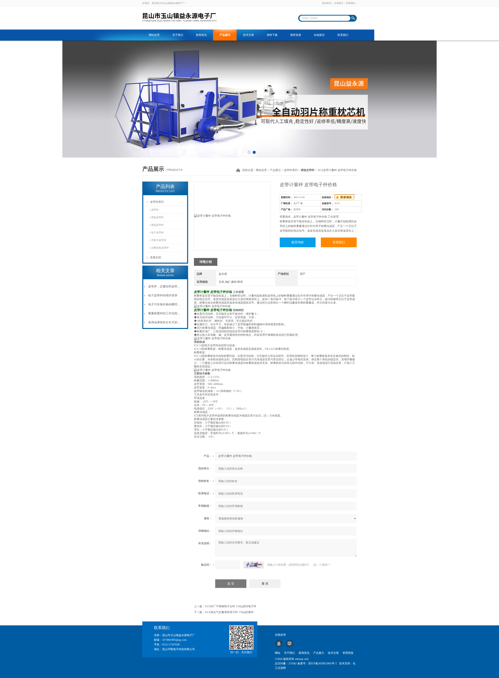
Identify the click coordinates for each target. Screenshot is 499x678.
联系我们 (351, 3)
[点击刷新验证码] (253, 565)
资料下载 (272, 35)
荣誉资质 (295, 35)
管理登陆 (347, 652)
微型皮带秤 (157, 224)
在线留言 (338, 3)
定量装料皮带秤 (160, 247)
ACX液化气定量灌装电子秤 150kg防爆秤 (229, 612)
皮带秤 (155, 209)
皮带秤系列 (291, 170)
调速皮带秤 (157, 217)
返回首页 (326, 3)
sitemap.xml (301, 659)
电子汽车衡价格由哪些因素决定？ (164, 304)
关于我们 (177, 35)
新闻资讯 (201, 35)
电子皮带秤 (157, 232)
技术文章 (248, 35)
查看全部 (155, 257)
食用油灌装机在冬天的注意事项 (164, 322)
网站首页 (154, 35)
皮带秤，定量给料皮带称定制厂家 (164, 286)
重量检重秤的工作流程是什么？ (164, 313)
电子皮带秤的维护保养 (162, 295)
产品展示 (224, 35)
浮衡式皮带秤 (158, 240)
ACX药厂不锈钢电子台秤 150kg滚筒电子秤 (230, 606)
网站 (277, 652)
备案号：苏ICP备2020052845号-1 (317, 663)
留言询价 (297, 242)
